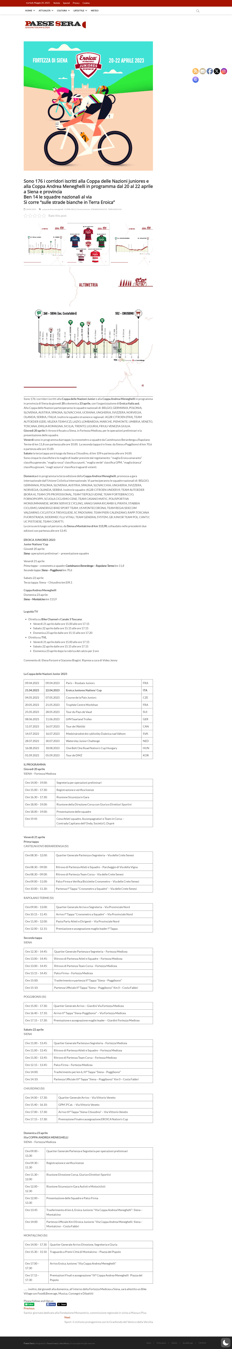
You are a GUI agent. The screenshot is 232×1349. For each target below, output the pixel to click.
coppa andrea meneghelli (52, 209)
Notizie (57, 3)
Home (28, 10)
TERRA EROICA (115, 209)
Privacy (76, 3)
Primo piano (161, 1343)
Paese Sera (29, 1343)
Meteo (95, 10)
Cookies (86, 3)
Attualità (45, 10)
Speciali (66, 3)
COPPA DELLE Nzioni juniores (77, 209)
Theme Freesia (52, 1343)
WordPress (64, 1343)
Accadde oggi (188, 1343)
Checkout (202, 1343)
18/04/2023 (30, 209)
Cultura (62, 10)
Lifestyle (79, 10)
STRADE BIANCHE (99, 209)
